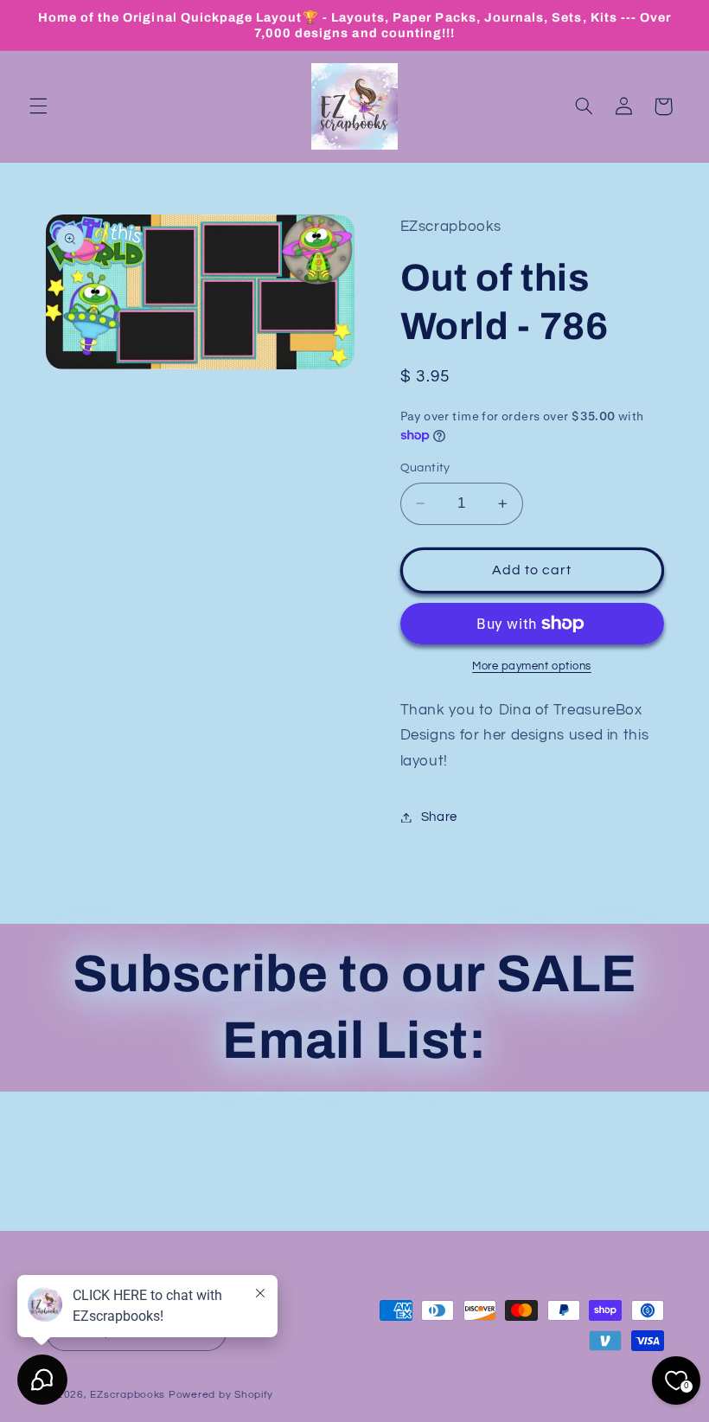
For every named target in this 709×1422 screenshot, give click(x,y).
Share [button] (439, 816)
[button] (38, 106)
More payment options (531, 666)
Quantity (425, 468)
